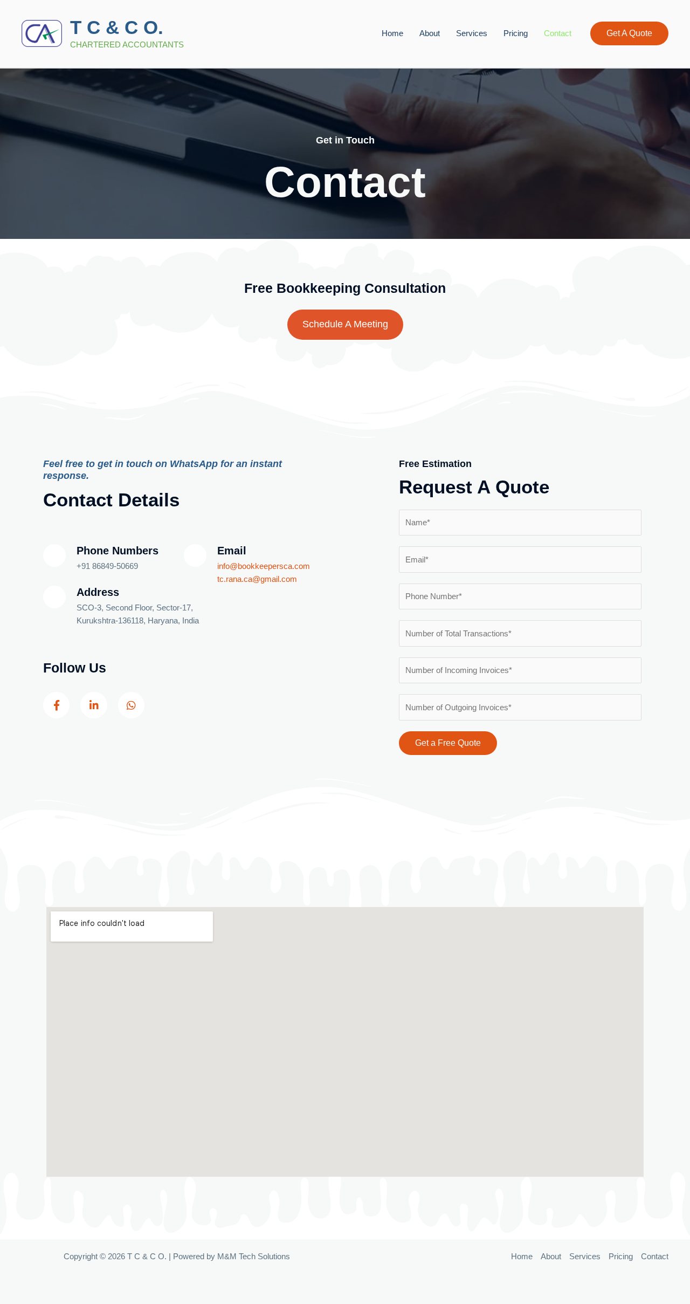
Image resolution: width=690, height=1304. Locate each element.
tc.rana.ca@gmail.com (257, 579)
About (429, 33)
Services (471, 33)
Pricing (515, 33)
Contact (557, 33)
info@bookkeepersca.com (263, 566)
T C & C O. (116, 27)
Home (392, 33)
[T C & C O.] (42, 32)
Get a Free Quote (448, 742)
